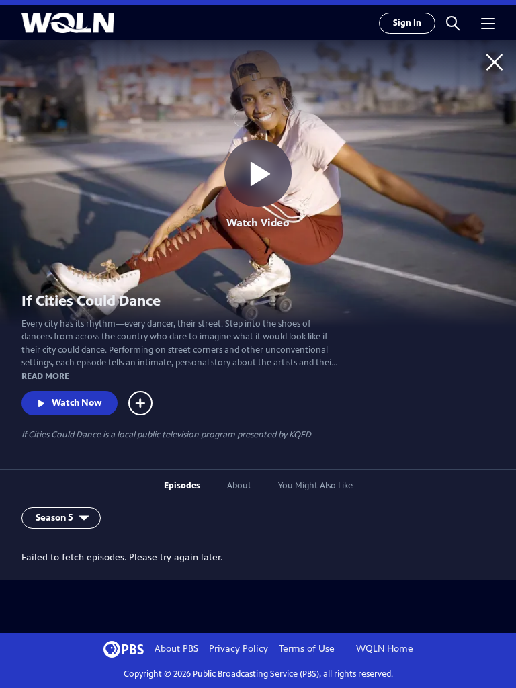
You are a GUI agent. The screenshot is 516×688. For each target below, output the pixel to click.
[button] (452, 22)
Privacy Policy (238, 648)
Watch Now (76, 402)
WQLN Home (384, 648)
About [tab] (239, 485)
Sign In (407, 22)
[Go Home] (494, 62)
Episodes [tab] (182, 485)
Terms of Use (307, 648)
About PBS (176, 648)
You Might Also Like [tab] (315, 485)
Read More (45, 376)
